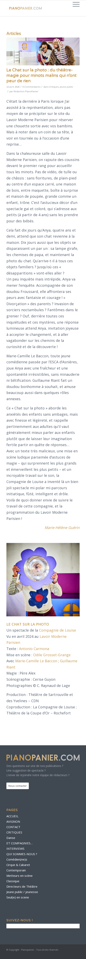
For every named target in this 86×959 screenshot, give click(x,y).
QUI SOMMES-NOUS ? (21, 854)
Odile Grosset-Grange (52, 654)
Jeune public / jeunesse (22, 892)
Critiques (54, 86)
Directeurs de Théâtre (21, 886)
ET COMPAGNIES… (19, 843)
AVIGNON (13, 821)
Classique (12, 881)
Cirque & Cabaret (18, 865)
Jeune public (66, 86)
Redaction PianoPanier (26, 91)
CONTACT (13, 827)
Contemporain (16, 870)
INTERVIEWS (15, 849)
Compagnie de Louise (57, 630)
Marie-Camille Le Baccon (36, 660)
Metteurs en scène (19, 876)
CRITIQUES (14, 832)
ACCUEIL (12, 816)
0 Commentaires (31, 86)
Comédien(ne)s (16, 859)
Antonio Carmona (34, 648)
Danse (10, 838)
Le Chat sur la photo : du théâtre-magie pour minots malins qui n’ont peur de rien (41, 76)
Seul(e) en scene (17, 897)
